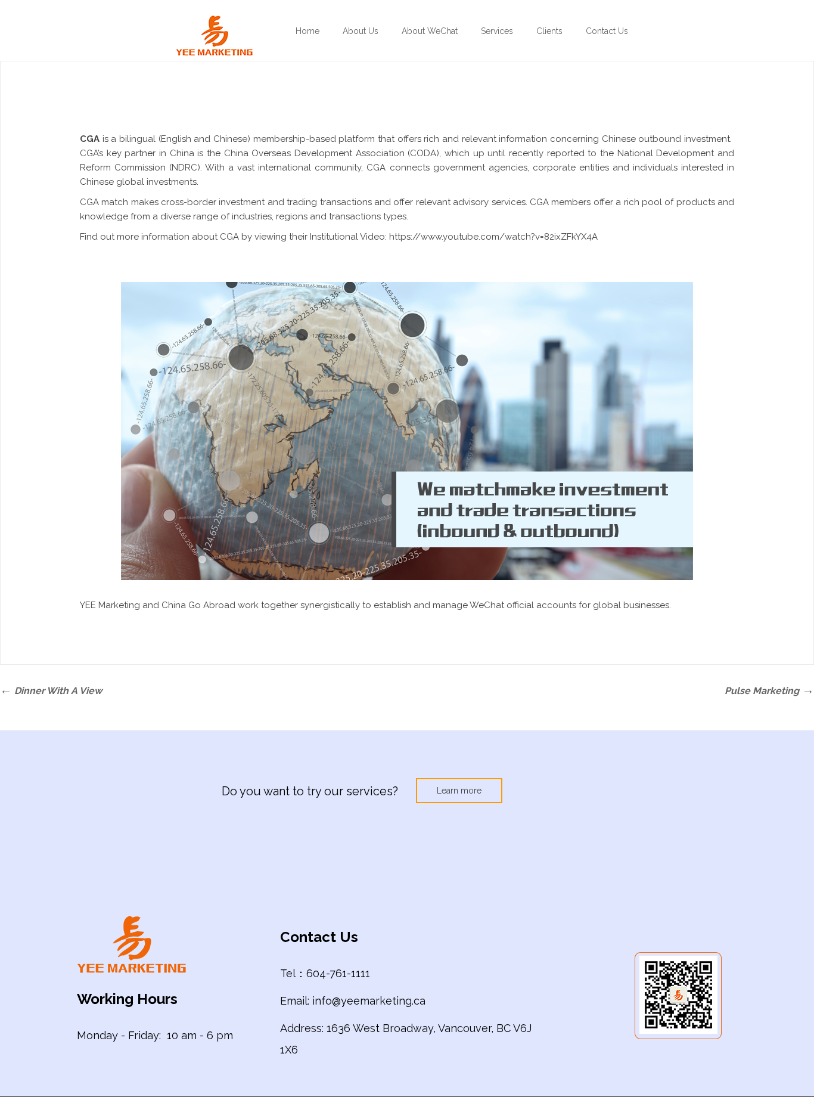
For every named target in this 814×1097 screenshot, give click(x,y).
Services (497, 31)
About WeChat (430, 31)
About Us (360, 31)
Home (307, 31)
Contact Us (607, 31)
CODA (423, 153)
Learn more (459, 790)
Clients (549, 31)
